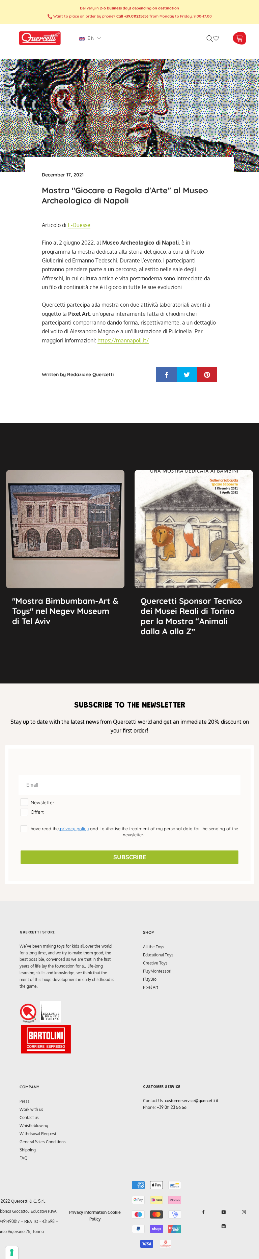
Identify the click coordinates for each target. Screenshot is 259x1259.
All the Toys (153, 946)
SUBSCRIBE (129, 857)
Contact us (29, 1117)
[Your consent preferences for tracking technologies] (11, 1252)
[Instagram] (244, 1212)
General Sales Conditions (43, 1141)
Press (25, 1101)
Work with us (31, 1109)
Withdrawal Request (38, 1133)
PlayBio (149, 979)
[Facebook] (203, 1212)
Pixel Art (150, 987)
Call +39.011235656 (132, 16)
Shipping (28, 1149)
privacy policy (74, 828)
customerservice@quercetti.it (191, 1100)
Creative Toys (155, 963)
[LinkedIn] (224, 1226)
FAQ (24, 1157)
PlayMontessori (157, 971)
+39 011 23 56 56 (171, 1107)
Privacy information (88, 1212)
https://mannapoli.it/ (123, 340)
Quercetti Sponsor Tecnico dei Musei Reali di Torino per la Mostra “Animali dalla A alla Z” (191, 616)
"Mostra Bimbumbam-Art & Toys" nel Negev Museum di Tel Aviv (65, 611)
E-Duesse (79, 225)
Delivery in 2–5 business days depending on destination (129, 8)
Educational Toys (158, 954)
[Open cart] (239, 38)
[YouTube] (224, 1212)
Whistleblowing (34, 1125)
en (90, 38)
